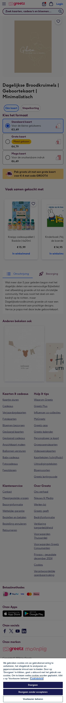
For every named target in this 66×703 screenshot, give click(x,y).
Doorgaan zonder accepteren (32, 692)
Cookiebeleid (36, 678)
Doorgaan (33, 685)
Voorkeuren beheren (33, 699)
